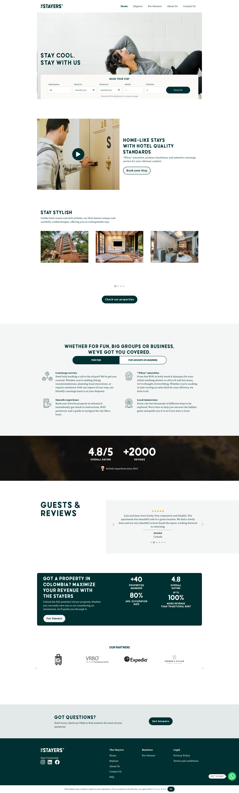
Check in (78, 84)
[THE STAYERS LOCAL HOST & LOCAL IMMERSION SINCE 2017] (52, 6)
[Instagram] (43, 769)
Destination (54, 84)
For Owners (148, 762)
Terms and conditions (185, 768)
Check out (103, 84)
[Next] (202, 528)
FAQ (111, 784)
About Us (114, 773)
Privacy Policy (181, 762)
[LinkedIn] (50, 769)
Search (178, 90)
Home (112, 762)
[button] (115, 286)
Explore (113, 768)
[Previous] (113, 528)
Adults (128, 84)
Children (150, 84)
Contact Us (115, 779)
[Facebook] (57, 769)
